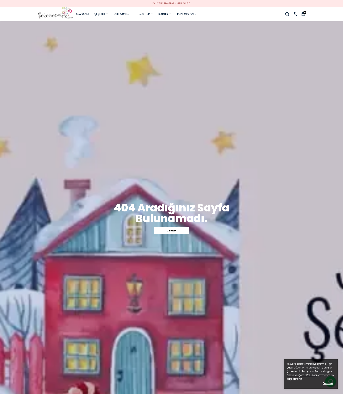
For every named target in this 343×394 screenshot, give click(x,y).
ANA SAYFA (82, 14)
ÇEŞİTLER (99, 14)
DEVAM (171, 230)
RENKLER (163, 14)
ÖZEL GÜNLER (121, 14)
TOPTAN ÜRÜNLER (187, 14)
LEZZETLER (144, 14)
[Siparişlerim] (295, 14)
